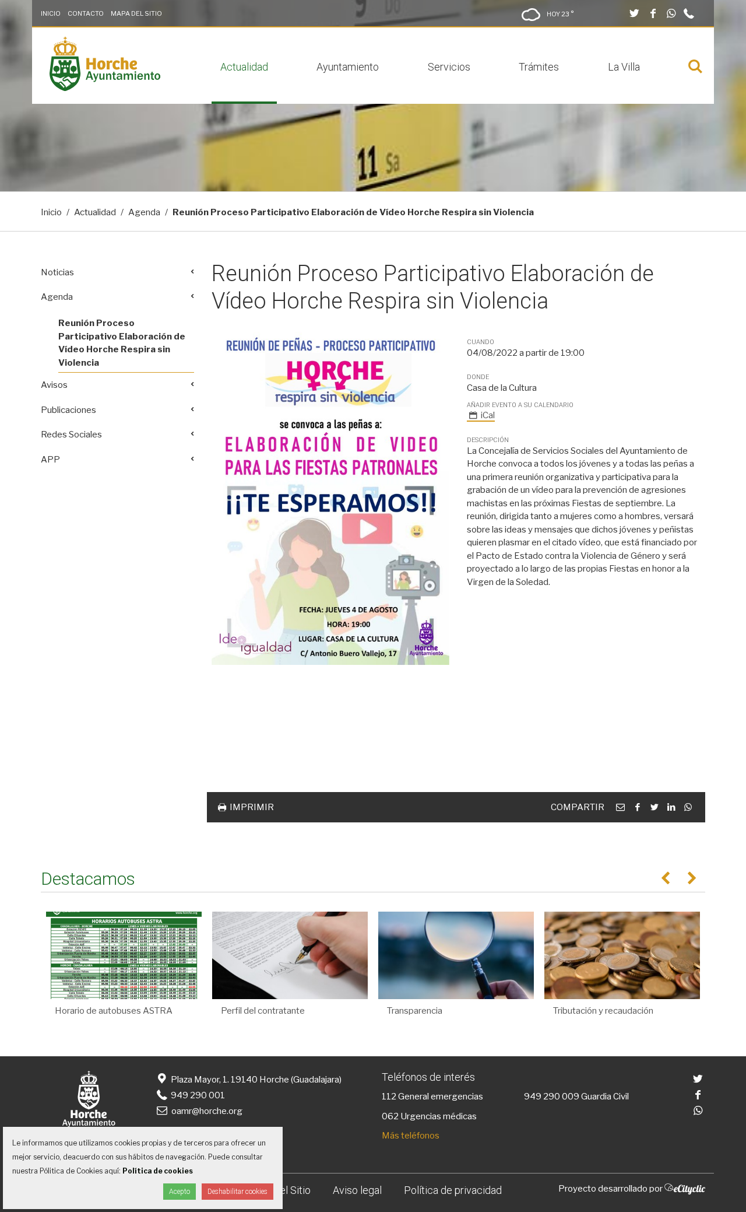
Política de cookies (157, 1171)
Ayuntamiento (347, 67)
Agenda (144, 212)
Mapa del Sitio (136, 13)
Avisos (54, 385)
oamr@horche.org (206, 1111)
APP (50, 459)
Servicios (449, 67)
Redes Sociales (71, 434)
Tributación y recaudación (603, 1011)
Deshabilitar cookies (237, 1192)
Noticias (57, 272)
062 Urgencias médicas (429, 1116)
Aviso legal (357, 1190)
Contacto (86, 13)
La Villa (624, 67)
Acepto (179, 1192)
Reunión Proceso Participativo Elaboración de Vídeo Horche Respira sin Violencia (121, 343)
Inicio (51, 13)
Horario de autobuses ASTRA (114, 1011)
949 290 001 (197, 1095)
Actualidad (244, 67)
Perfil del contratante (263, 1011)
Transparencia (414, 1011)
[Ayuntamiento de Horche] (105, 88)
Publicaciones (68, 410)
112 (389, 1096)
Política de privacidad (453, 1190)
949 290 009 (551, 1096)
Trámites (539, 67)
